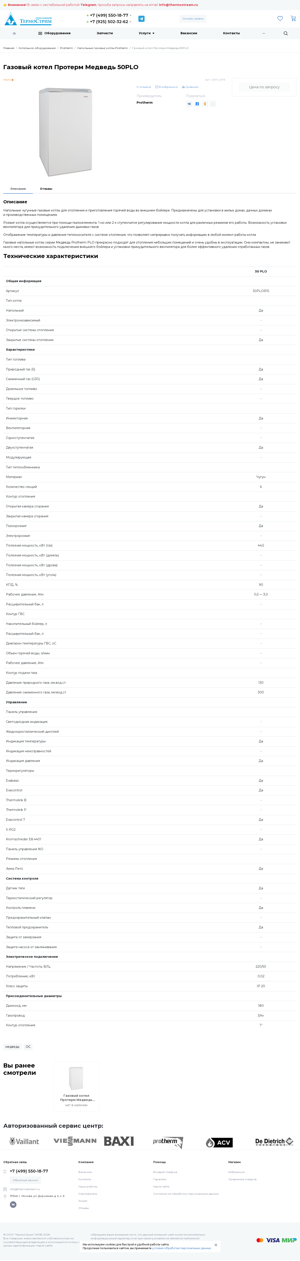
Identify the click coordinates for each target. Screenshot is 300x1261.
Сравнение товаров (242, 1179)
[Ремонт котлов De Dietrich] (274, 1141)
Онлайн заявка (193, 18)
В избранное (168, 86)
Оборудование (57, 33)
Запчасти (105, 33)
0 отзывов (144, 86)
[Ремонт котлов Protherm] (168, 1143)
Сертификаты (87, 1193)
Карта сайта (161, 1186)
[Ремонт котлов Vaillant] (24, 1141)
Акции (82, 1200)
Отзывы (46, 188)
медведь (12, 1047)
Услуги (145, 33)
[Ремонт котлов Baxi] (118, 1141)
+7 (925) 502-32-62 (109, 21)
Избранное (236, 1172)
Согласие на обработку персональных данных (186, 1193)
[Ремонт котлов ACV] (219, 1142)
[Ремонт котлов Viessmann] (75, 1141)
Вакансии (189, 33)
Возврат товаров (165, 1172)
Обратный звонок (25, 1180)
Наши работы (87, 1186)
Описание (18, 188)
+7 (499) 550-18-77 (109, 15)
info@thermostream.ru (178, 5)
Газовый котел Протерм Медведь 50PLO (76, 1100)
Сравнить (191, 86)
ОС (28, 1047)
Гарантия (159, 1179)
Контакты (231, 33)
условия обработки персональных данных (181, 1248)
